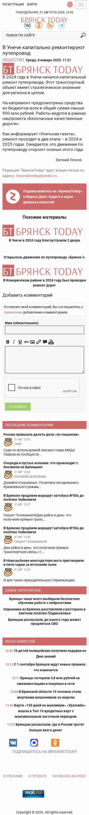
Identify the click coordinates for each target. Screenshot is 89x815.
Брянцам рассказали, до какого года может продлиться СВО (44, 622)
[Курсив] (14, 342)
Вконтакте (13, 743)
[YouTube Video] (51, 342)
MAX (34, 743)
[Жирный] (8, 342)
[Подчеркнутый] (20, 342)
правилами (13, 312)
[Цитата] (45, 342)
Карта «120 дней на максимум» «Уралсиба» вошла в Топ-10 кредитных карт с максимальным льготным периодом (50, 710)
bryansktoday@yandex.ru (36, 176)
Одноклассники (55, 743)
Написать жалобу (69, 776)
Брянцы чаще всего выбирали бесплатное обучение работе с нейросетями (44, 601)
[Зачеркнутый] (26, 342)
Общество (13, 60)
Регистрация (13, 4)
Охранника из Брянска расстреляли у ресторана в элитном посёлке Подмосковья (44, 611)
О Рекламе (12, 776)
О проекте (37, 776)
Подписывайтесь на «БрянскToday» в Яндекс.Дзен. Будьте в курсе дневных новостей (52, 196)
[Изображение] (32, 342)
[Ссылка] (39, 342)
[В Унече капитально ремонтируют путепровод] (44, 68)
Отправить (17, 407)
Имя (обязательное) (22, 323)
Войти (32, 4)
